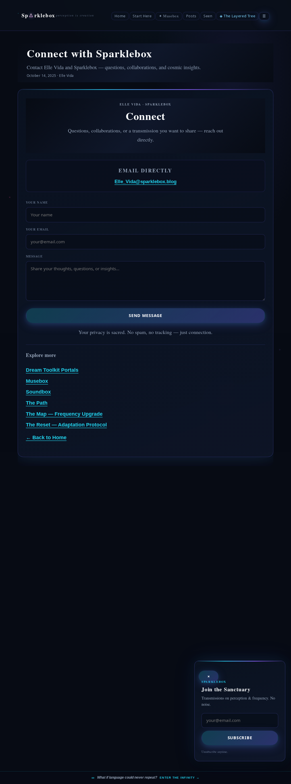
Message (34, 256)
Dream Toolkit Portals (52, 370)
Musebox (37, 381)
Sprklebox (38, 15)
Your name (37, 202)
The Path (36, 403)
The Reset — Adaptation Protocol (66, 425)
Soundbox (38, 392)
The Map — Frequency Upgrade (64, 414)
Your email (37, 229)
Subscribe (240, 737)
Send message (145, 315)
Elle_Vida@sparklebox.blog (145, 181)
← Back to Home (46, 437)
